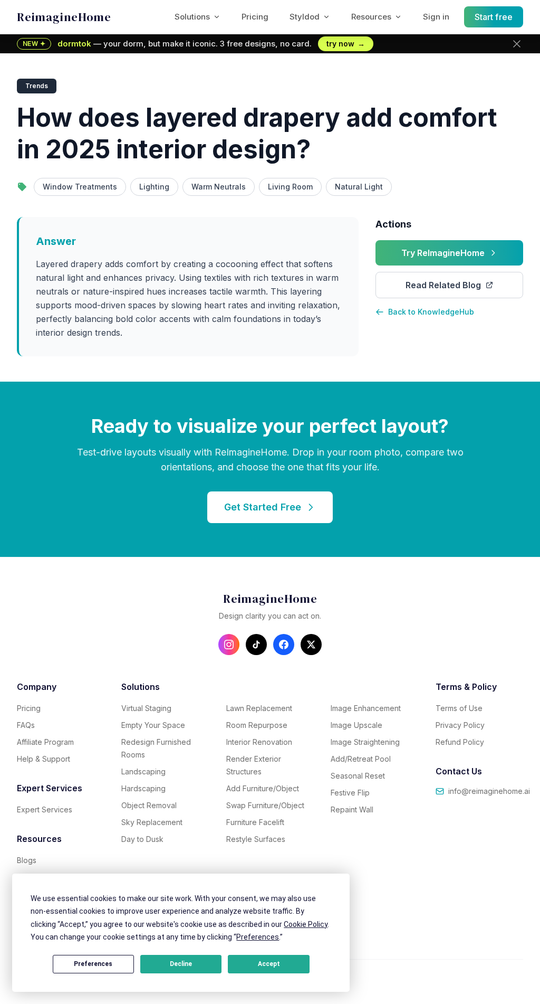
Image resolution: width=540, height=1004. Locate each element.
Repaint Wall (352, 809)
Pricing (255, 17)
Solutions (192, 17)
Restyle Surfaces (255, 839)
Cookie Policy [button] (305, 924)
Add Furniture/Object (262, 788)
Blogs (26, 860)
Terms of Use (459, 708)
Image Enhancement (366, 708)
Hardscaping (143, 788)
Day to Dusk (142, 839)
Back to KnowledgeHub (431, 311)
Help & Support (43, 758)
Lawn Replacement (259, 708)
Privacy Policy (460, 725)
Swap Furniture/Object (265, 805)
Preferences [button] (257, 937)
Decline (181, 964)
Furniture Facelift (255, 822)
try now (345, 43)
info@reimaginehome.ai (489, 791)
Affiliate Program (45, 741)
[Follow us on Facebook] (283, 644)
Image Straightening (365, 741)
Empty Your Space (153, 725)
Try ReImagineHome (443, 253)
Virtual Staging (146, 708)
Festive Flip (350, 792)
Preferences (93, 964)
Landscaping (143, 771)
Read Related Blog (443, 285)
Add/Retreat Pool (361, 758)
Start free (494, 17)
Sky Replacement (151, 822)
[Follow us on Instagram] (228, 644)
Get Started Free (262, 507)
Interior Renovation (259, 741)
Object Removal (149, 805)
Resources (371, 17)
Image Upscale (356, 725)
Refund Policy (460, 741)
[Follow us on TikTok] (256, 644)
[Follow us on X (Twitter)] (311, 644)
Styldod (305, 17)
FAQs (26, 725)
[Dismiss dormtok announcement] (516, 43)
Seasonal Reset (358, 775)
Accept (269, 964)
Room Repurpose (256, 725)
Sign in (436, 17)
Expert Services (44, 809)
